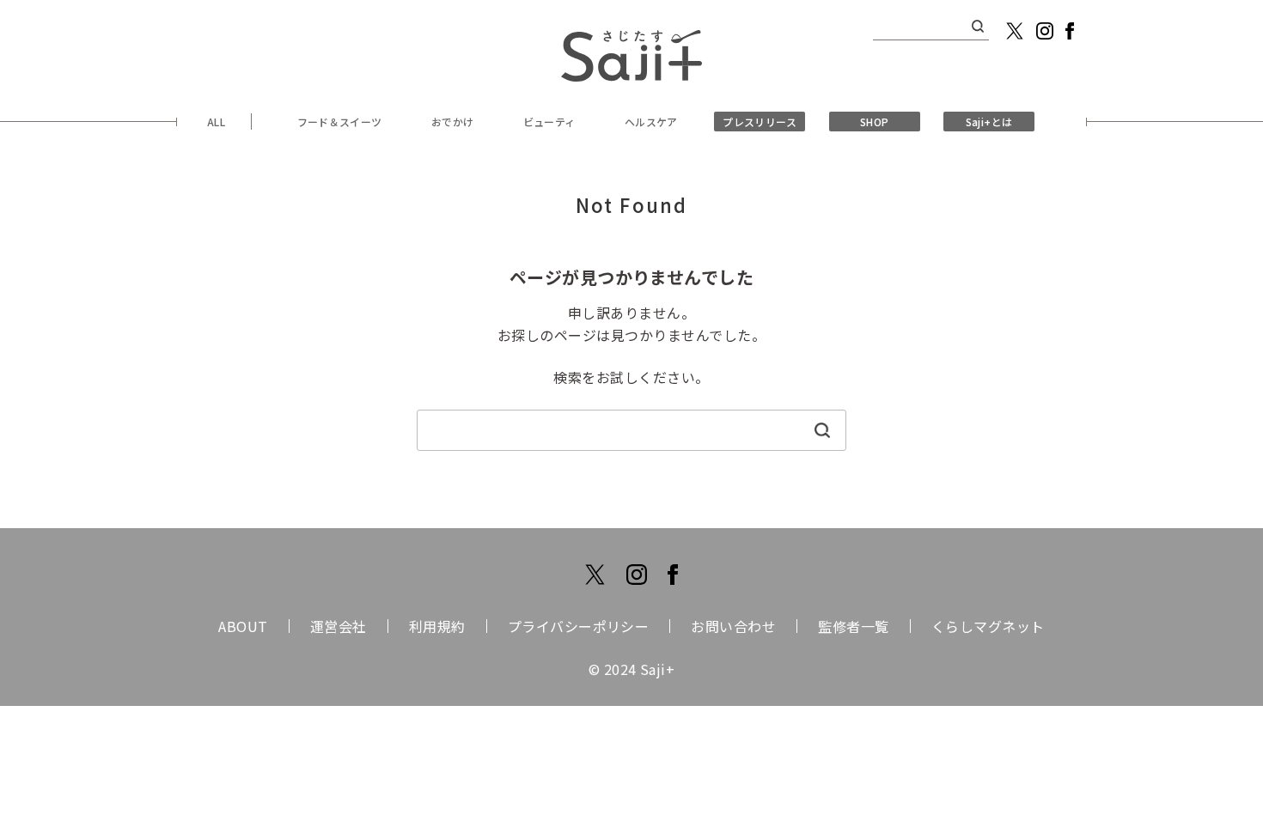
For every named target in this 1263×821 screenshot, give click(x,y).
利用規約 (437, 626)
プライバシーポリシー (579, 626)
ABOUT (242, 626)
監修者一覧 (853, 626)
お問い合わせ (733, 626)
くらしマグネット (988, 626)
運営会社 (338, 626)
